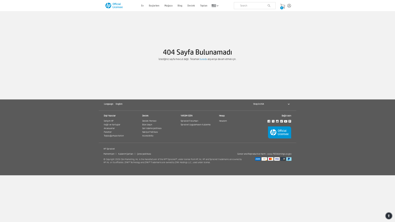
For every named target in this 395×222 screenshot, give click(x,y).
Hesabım (223, 120)
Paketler (108, 132)
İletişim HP (109, 120)
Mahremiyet (109, 153)
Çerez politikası (144, 153)
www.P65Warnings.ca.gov (279, 153)
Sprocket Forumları (189, 120)
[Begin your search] (269, 5)
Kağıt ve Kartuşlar (112, 124)
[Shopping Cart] (282, 6)
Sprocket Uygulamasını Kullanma (196, 124)
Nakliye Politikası (150, 132)
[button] (389, 216)
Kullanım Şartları (125, 153)
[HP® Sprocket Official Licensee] (114, 5)
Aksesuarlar (109, 128)
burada (203, 59)
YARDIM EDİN (186, 115)
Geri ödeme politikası (152, 128)
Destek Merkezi (149, 120)
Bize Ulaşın (147, 124)
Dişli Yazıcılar (110, 115)
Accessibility (148, 135)
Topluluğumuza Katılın (114, 135)
